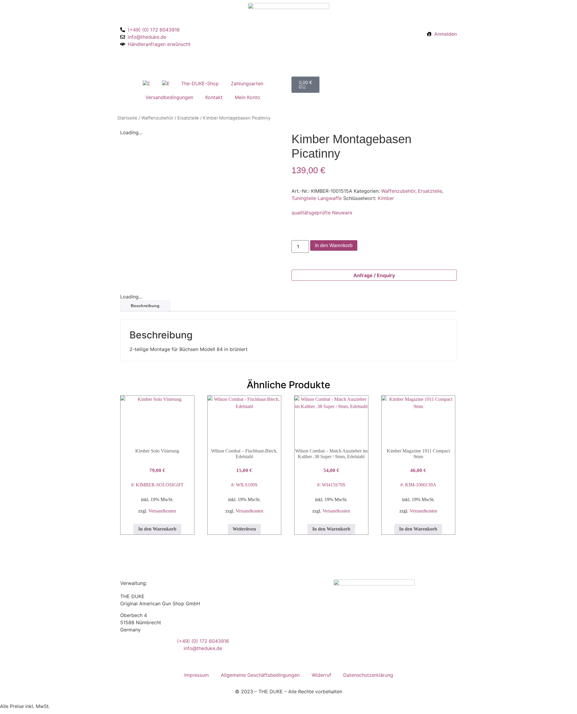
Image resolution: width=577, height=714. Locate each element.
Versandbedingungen (169, 97)
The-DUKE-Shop (200, 83)
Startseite (127, 118)
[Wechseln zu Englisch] (165, 83)
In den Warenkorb (334, 245)
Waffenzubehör (157, 118)
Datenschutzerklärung (368, 675)
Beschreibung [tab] (145, 305)
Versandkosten (162, 510)
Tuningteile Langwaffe (317, 198)
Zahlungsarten (247, 83)
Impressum (196, 675)
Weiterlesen (244, 528)
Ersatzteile (188, 118)
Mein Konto (247, 97)
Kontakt (214, 97)
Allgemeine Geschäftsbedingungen (260, 675)
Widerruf (321, 675)
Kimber (386, 198)
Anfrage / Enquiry (374, 275)
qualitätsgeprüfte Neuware (322, 213)
